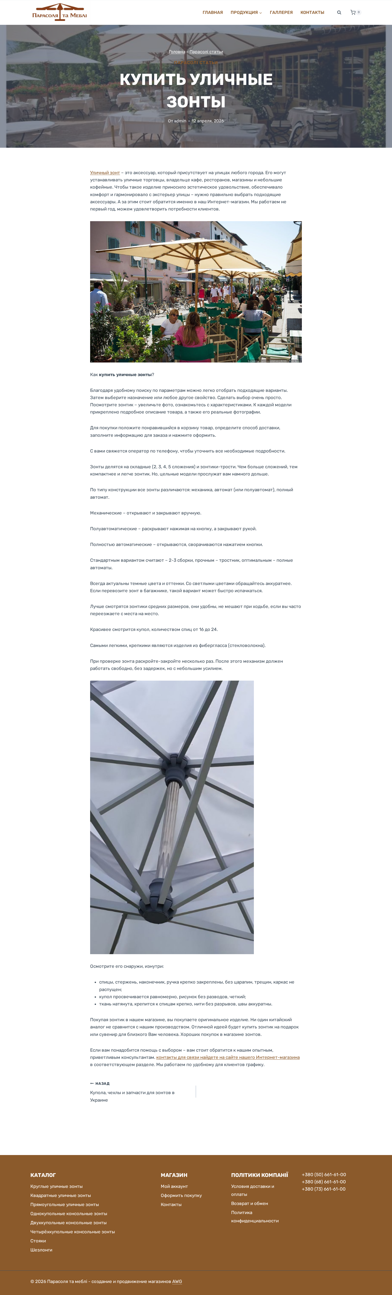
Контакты (312, 12)
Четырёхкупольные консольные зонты (72, 1231)
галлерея (281, 12)
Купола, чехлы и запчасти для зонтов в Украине (132, 1092)
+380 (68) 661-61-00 (324, 1181)
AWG (177, 1281)
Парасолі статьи (206, 51)
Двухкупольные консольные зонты (68, 1222)
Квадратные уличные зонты (60, 1195)
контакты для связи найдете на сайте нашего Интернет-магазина (228, 1057)
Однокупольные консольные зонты (68, 1213)
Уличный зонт (105, 172)
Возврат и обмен (249, 1203)
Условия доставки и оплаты (252, 1190)
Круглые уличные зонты (56, 1186)
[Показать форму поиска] (339, 12)
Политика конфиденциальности (255, 1216)
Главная (213, 12)
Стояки (38, 1240)
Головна (177, 51)
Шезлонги (41, 1250)
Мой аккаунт (174, 1186)
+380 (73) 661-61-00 (324, 1189)
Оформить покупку (181, 1195)
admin (180, 120)
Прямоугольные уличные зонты (64, 1204)
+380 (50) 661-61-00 (324, 1174)
